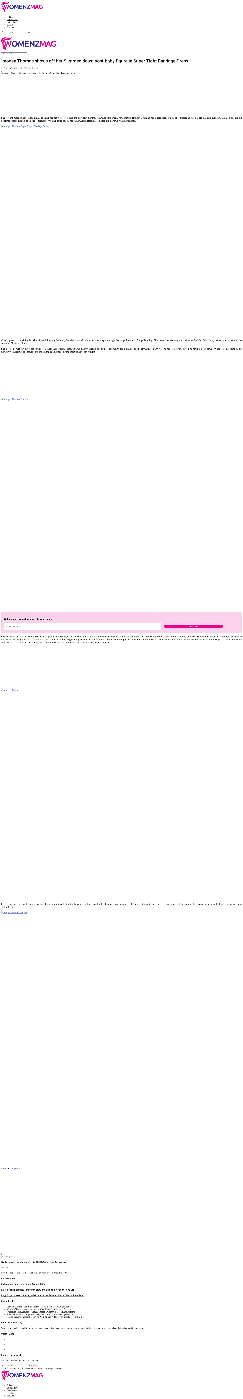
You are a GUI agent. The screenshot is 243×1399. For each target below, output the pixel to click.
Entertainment (13, 22)
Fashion (10, 27)
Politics (10, 17)
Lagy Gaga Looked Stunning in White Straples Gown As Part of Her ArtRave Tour (42, 1295)
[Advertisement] (85, 94)
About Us (11, 1339)
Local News (12, 19)
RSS (9, 1349)
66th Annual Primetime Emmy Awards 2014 (23, 1284)
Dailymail (15, 1168)
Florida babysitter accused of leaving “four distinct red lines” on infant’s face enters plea (45, 1317)
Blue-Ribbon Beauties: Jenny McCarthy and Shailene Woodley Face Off (37, 1289)
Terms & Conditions (16, 1347)
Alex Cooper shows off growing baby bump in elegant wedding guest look (40, 1314)
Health (10, 24)
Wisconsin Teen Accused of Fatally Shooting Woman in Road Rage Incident (41, 1312)
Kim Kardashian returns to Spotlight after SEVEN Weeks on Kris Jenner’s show (34, 1262)
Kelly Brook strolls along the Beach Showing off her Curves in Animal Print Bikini (35, 1273)
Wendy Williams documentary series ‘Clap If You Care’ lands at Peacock (39, 1309)
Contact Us (12, 1342)
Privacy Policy (13, 1344)
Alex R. (7, 68)
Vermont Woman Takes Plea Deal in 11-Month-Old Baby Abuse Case (38, 1307)
